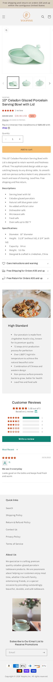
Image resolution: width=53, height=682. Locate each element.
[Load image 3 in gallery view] (40, 82)
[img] (9, 457)
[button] (3, 17)
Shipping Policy (14, 515)
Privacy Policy (13, 536)
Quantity (6, 133)
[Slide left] (3, 83)
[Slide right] (50, 83)
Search (9, 508)
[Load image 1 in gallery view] (13, 82)
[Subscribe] (43, 652)
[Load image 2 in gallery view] (26, 82)
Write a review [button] (26, 438)
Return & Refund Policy (18, 522)
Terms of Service (14, 543)
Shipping (5, 120)
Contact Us (11, 529)
